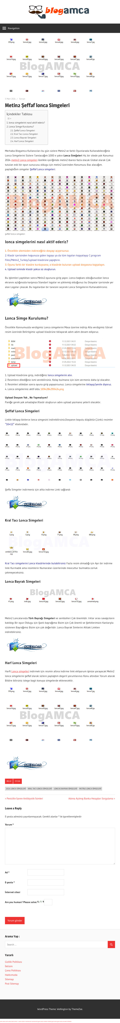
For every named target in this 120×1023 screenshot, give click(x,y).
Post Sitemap (12, 983)
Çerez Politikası (13, 970)
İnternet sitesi (12, 892)
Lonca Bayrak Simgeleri (25, 137)
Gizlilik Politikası (13, 961)
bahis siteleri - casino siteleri (18, 1021)
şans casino (40, 1021)
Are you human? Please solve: (21, 902)
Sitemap (9, 979)
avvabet (65, 1021)
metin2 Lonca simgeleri (24, 160)
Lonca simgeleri (20, 671)
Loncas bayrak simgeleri (65, 788)
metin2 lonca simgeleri (90, 788)
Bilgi (9, 781)
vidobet (45, 1021)
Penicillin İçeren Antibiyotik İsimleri (25, 798)
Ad (7, 872)
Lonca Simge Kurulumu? (21, 126)
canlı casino (2, 1021)
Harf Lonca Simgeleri (24, 141)
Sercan (22, 98)
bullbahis (69, 1021)
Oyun (17, 781)
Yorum (9, 824)
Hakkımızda (11, 974)
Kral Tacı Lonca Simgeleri (26, 134)
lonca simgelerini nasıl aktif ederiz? (27, 122)
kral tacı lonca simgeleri (40, 788)
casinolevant (28, 1021)
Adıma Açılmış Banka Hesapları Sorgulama (90, 798)
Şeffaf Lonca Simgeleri (24, 130)
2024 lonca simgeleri (16, 788)
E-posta (10, 882)
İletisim (9, 966)
